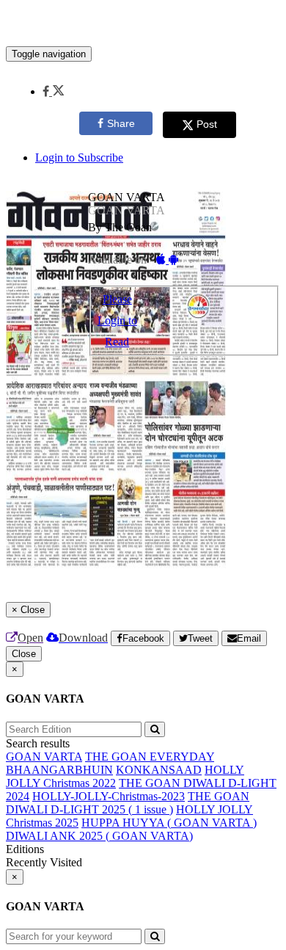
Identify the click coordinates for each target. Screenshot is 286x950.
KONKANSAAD (159, 770)
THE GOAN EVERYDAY (149, 756)
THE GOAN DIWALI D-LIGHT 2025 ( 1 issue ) (127, 803)
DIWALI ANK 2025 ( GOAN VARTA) (99, 836)
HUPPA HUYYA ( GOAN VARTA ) (169, 822)
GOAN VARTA (44, 756)
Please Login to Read (117, 320)
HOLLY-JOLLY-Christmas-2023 (108, 796)
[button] (53, 91)
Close (24, 653)
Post (207, 124)
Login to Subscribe (79, 157)
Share (121, 123)
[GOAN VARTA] (143, 24)
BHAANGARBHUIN (59, 770)
